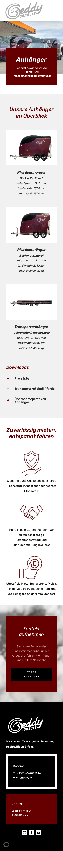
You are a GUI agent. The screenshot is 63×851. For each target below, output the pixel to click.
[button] (6, 844)
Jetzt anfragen (31, 674)
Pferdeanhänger (31, 172)
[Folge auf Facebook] (31, 832)
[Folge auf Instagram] (24, 832)
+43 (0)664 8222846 (29, 773)
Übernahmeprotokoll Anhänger (30, 400)
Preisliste (22, 378)
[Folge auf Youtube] (38, 832)
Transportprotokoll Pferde (35, 389)
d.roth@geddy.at (22, 777)
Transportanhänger (31, 327)
